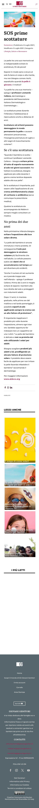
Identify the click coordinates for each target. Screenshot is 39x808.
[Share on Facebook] (5, 388)
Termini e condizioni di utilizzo (20, 788)
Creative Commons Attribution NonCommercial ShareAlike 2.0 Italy (19, 798)
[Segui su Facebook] (10, 770)
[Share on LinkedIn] (11, 388)
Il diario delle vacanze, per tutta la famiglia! (18, 614)
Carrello (19, 687)
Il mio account (19, 683)
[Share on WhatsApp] (8, 388)
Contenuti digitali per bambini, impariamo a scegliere (16, 597)
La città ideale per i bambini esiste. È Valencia (19, 631)
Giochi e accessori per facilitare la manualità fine (18, 582)
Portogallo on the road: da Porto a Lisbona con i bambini (19, 643)
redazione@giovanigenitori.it (19, 748)
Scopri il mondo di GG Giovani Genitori (19, 678)
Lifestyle (7, 51)
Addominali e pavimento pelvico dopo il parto (17, 589)
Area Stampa (19, 692)
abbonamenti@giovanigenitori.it (19, 744)
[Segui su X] (22, 770)
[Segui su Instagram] (16, 770)
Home (19, 673)
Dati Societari (19, 778)
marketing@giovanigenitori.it (19, 753)
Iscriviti (18, 704)
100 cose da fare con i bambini (19, 637)
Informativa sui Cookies (19, 785)
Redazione (8, 45)
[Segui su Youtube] (28, 770)
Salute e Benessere (19, 51)
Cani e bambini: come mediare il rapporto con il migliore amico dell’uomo (18, 622)
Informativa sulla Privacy (20, 781)
